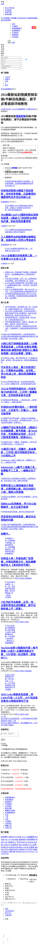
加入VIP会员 (9, 8)
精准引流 (24, 842)
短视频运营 (4, 847)
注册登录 (8, 915)
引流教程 (15, 32)
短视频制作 (21, 849)
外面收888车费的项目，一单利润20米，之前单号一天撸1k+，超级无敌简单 (19, 410)
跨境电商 (12, 847)
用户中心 (8, 913)
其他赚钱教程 (10, 812)
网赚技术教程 (10, 810)
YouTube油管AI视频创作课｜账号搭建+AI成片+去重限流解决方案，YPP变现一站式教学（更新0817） (21, 285)
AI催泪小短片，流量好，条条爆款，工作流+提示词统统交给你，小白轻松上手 (19, 452)
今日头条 (25, 847)
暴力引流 (25, 851)
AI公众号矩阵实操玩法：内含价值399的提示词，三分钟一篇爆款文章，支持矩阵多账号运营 (19, 392)
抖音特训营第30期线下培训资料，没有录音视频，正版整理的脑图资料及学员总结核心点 (18, 193)
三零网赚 (13, 168)
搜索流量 (12, 851)
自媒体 (26, 622)
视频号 (7, 79)
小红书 (7, 77)
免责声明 (8, 12)
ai (5, 83)
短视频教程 (16, 30)
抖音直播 (18, 837)
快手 (6, 85)
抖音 (6, 81)
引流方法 (31, 851)
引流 (18, 842)
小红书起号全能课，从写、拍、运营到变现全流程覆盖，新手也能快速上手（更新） (18, 605)
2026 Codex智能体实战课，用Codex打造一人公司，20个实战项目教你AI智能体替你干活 (19, 697)
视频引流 (6, 851)
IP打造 (6, 849)
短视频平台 (12, 842)
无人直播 (32, 845)
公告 (6, 815)
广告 (6, 817)
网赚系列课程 (13, 849)
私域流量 (18, 847)
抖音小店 (7, 839)
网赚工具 (8, 825)
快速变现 (30, 842)
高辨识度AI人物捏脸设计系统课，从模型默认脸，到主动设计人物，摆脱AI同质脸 (18, 488)
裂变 (20, 845)
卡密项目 (15, 37)
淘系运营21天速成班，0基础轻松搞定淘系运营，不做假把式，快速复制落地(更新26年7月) (21, 328)
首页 (13, 24)
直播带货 (14, 845)
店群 (5, 842)
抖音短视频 (14, 839)
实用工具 (8, 828)
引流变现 (29, 849)
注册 (2, 4)
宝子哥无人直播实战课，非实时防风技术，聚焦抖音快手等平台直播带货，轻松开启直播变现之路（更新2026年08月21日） (21, 313)
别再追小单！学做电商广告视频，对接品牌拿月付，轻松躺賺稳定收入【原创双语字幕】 (21, 274)
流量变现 (11, 837)
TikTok (24, 837)
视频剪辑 (21, 116)
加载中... (5, 533)
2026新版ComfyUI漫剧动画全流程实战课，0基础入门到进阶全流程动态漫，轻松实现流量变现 (19, 218)
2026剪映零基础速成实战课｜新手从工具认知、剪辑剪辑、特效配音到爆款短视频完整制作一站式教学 (21, 296)
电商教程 (15, 35)
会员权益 (8, 10)
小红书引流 (5, 854)
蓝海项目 (25, 845)
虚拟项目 (19, 851)
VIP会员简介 (9, 911)
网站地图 (8, 14)
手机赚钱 (8, 804)
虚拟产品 (7, 845)
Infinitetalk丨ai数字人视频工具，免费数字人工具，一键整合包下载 (19, 470)
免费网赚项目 (17, 28)
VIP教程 (15, 26)
